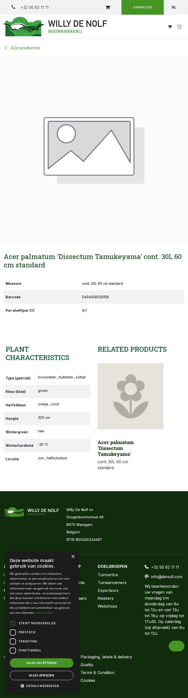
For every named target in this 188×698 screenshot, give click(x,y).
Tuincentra (108, 574)
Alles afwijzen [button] (41, 675)
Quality (87, 664)
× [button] (73, 557)
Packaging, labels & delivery (106, 656)
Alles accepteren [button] (41, 663)
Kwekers (106, 598)
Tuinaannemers (112, 582)
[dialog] (41, 622)
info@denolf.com (166, 576)
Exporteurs (108, 590)
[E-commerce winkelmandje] (108, 7)
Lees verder (44, 613)
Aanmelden (142, 7)
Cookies (88, 680)
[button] (176, 646)
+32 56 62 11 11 (34, 7)
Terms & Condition (98, 672)
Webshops (107, 606)
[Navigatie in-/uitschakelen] (179, 26)
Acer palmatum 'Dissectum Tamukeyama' (116, 448)
